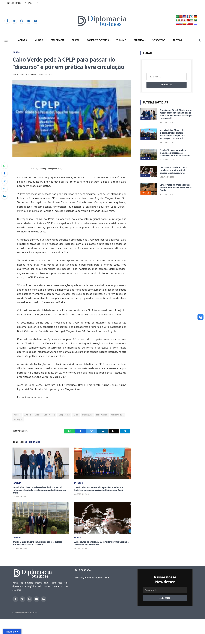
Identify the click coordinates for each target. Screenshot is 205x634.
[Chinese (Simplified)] (181, 16)
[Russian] (177, 24)
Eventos (78, 483)
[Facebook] (5, 173)
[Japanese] (184, 20)
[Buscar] (198, 40)
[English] (184, 16)
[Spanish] (184, 24)
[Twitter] (5, 181)
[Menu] (6, 40)
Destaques (87, 414)
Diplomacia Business (26, 74)
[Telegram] (5, 189)
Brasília (16, 483)
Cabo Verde (49, 414)
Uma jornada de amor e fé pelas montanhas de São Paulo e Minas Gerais (175, 187)
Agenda (22, 40)
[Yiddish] (195, 24)
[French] (188, 16)
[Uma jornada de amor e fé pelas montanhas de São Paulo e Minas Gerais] (148, 189)
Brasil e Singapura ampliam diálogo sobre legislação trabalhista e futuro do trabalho (37, 543)
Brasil (75, 40)
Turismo (121, 40)
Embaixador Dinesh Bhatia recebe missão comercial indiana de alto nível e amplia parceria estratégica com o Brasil (39, 490)
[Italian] (181, 20)
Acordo (17, 414)
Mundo (39, 40)
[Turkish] (188, 24)
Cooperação (64, 414)
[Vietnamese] (191, 24)
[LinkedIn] (5, 196)
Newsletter (31, 2)
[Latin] (188, 20)
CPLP (76, 414)
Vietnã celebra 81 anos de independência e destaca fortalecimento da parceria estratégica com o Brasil (98, 488)
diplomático (101, 414)
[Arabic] (177, 16)
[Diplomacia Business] (102, 20)
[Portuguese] (195, 20)
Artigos (177, 40)
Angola (27, 414)
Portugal (18, 419)
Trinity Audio (46, 169)
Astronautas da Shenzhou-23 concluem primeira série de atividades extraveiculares (101, 543)
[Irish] (177, 20)
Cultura (139, 40)
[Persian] (191, 20)
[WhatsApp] (5, 166)
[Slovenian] (181, 24)
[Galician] (191, 16)
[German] (195, 16)
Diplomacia (57, 40)
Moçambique (117, 414)
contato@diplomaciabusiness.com (92, 577)
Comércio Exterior (98, 40)
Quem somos (13, 2)
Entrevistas (158, 40)
